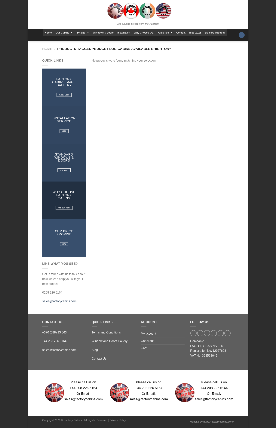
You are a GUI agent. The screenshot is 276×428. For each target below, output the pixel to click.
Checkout (147, 341)
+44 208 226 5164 (83, 388)
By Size (81, 32)
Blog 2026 (195, 32)
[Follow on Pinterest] (144, 38)
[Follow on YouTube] (149, 38)
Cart (143, 348)
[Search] (242, 35)
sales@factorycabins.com (59, 301)
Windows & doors (103, 32)
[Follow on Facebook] (119, 38)
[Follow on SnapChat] (129, 38)
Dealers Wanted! (215, 32)
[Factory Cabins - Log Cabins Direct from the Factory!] (138, 10)
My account (148, 333)
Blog (95, 350)
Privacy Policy (117, 420)
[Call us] (139, 38)
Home (48, 32)
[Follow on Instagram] (124, 38)
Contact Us (99, 358)
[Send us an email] (134, 38)
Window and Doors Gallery (109, 341)
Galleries (163, 32)
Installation (123, 32)
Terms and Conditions (106, 332)
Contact (181, 32)
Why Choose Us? (144, 32)
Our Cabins (62, 32)
